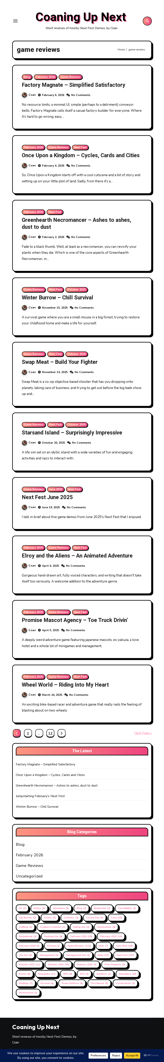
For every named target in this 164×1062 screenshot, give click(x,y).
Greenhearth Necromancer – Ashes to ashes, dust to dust (76, 223)
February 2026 (45, 77)
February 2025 (33, 548)
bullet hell (102, 908)
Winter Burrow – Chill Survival (57, 298)
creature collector (52, 927)
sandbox (103, 973)
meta (103, 955)
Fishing (53, 945)
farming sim (53, 936)
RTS (84, 973)
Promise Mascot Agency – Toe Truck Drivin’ (75, 620)
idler (103, 945)
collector (71, 917)
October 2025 (76, 289)
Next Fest (80, 147)
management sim (78, 955)
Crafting (25, 927)
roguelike (46, 973)
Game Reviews (70, 77)
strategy (26, 983)
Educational (27, 936)
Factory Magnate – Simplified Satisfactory (73, 85)
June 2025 (55, 489)
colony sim (94, 917)
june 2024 (124, 945)
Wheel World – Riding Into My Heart (65, 685)
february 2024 (81, 936)
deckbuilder (106, 927)
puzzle (24, 973)
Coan (32, 95)
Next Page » (143, 733)
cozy (116, 917)
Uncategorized (29, 876)
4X (22, 908)
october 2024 (58, 964)
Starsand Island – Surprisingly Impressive (72, 433)
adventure (61, 908)
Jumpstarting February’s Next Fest (40, 796)
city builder (27, 917)
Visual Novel (125, 983)
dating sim (81, 927)
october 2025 (87, 964)
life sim (25, 955)
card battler (127, 908)
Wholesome (28, 992)
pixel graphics (114, 964)
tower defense (72, 983)
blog (27, 77)
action (39, 908)
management (49, 955)
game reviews (79, 945)
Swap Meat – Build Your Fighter (60, 362)
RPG (67, 973)
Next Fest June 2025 (47, 497)
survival (47, 983)
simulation (127, 973)
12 (50, 733)
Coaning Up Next (80, 17)
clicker (50, 917)
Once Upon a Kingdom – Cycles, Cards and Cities (81, 155)
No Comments (80, 95)
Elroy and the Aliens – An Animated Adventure (77, 556)
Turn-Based (99, 983)
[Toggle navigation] (15, 21)
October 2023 (29, 964)
